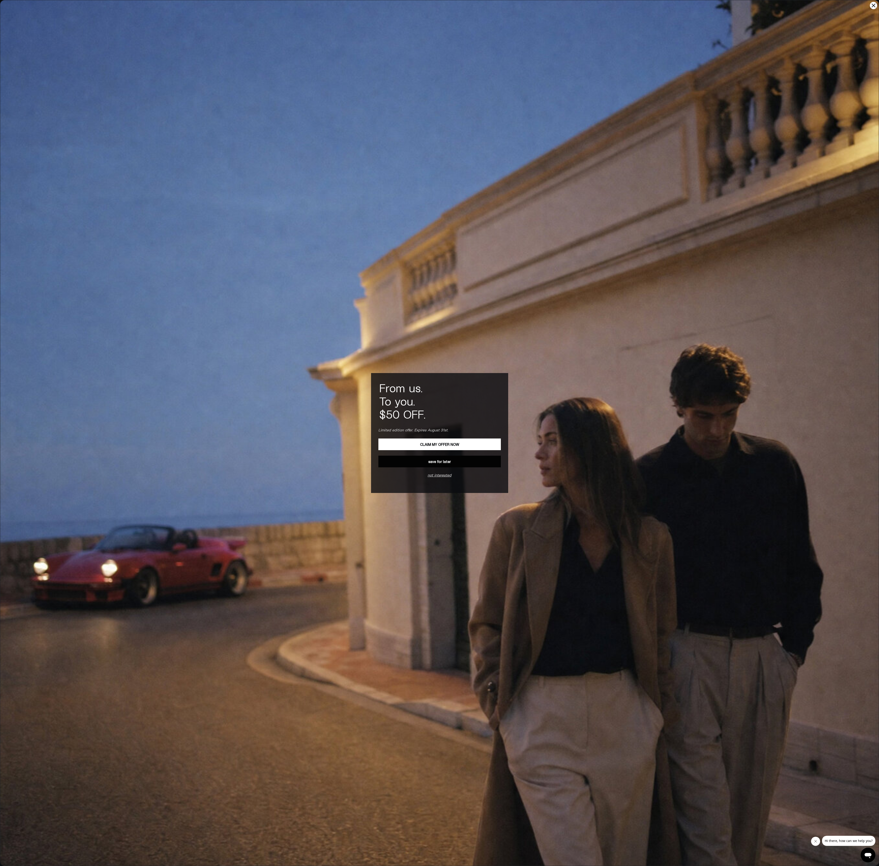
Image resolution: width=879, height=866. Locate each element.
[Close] (873, 5)
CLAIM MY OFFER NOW (439, 444)
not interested (439, 475)
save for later (439, 461)
